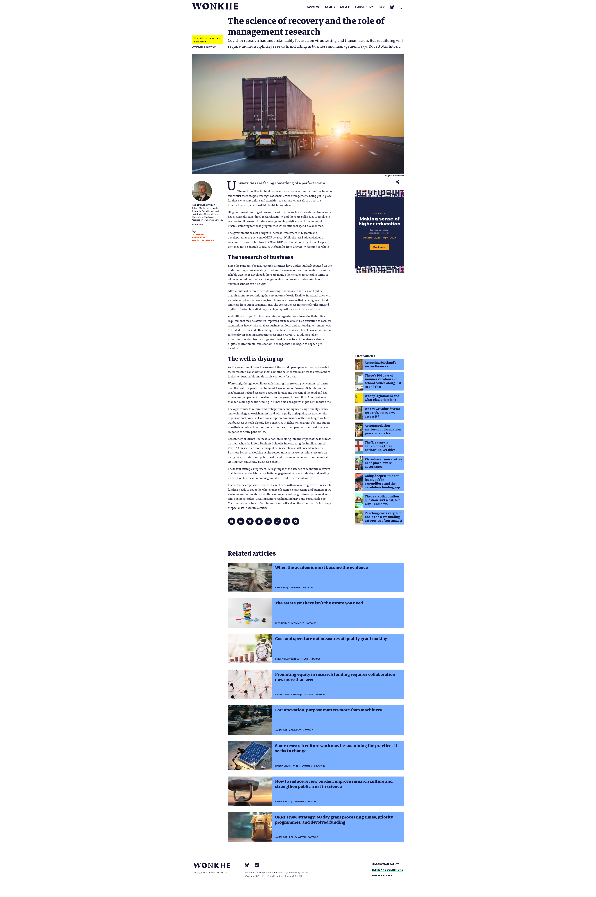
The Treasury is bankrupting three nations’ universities (380, 446)
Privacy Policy (382, 875)
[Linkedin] (256, 865)
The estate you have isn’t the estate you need (319, 603)
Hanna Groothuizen (287, 766)
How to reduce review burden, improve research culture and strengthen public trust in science (334, 784)
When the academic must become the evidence (321, 567)
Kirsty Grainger (285, 659)
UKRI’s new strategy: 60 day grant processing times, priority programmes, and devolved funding (334, 820)
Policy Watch (297, 837)
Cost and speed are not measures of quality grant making (331, 638)
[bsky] (392, 7)
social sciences (203, 240)
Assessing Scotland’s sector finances (380, 364)
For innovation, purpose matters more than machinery (328, 710)
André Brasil (283, 801)
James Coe (281, 730)
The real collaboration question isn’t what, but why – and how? (382, 500)
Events (330, 6)
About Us (313, 6)
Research (198, 237)
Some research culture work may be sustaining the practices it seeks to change (336, 748)
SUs (381, 6)
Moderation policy (385, 864)
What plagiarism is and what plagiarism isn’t (382, 397)
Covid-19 (198, 234)
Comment (197, 47)
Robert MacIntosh (203, 204)
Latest (344, 6)
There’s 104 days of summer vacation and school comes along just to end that (383, 381)
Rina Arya (281, 587)
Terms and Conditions (387, 870)
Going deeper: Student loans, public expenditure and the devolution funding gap (382, 481)
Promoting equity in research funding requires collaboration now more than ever (335, 677)
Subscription (364, 6)
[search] (400, 7)
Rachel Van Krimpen (287, 695)
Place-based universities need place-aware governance (383, 463)
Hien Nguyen (283, 623)
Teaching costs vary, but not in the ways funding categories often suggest (383, 517)
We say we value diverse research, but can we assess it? (383, 412)
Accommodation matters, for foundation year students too (383, 429)
